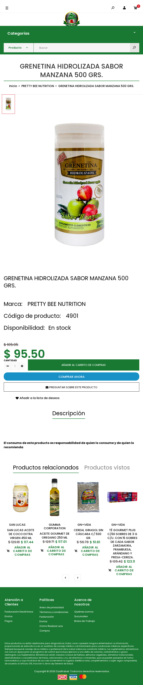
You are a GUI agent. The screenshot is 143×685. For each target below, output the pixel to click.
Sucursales (81, 616)
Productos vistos (107, 467)
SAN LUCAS (17, 525)
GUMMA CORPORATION (55, 526)
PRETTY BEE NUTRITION (57, 304)
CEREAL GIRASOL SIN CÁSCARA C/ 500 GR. (88, 534)
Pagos (8, 621)
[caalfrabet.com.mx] (71, 19)
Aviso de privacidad (51, 607)
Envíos (8, 616)
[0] (135, 8)
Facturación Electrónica (19, 611)
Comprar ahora (71, 377)
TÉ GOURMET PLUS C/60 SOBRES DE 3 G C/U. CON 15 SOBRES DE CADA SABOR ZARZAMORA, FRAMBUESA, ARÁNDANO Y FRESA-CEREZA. (122, 543)
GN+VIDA (84, 525)
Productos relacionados (46, 467)
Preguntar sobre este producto (73, 387)
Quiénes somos (83, 611)
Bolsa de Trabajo (84, 621)
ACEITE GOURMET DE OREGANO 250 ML (54, 535)
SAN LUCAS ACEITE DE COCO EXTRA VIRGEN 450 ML (20, 534)
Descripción (68, 413)
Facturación (46, 616)
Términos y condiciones (53, 612)
